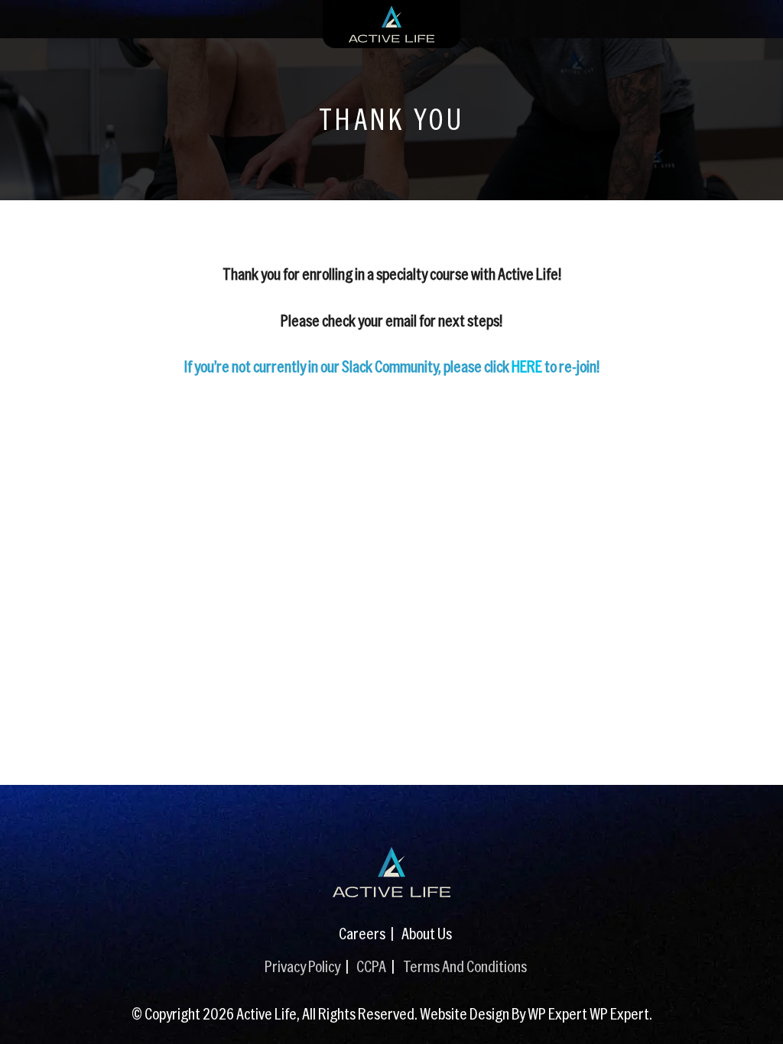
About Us (426, 932)
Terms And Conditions (465, 965)
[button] (756, 1010)
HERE (527, 365)
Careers (362, 932)
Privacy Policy (302, 965)
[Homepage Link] (391, 872)
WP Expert (619, 1013)
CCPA (371, 965)
